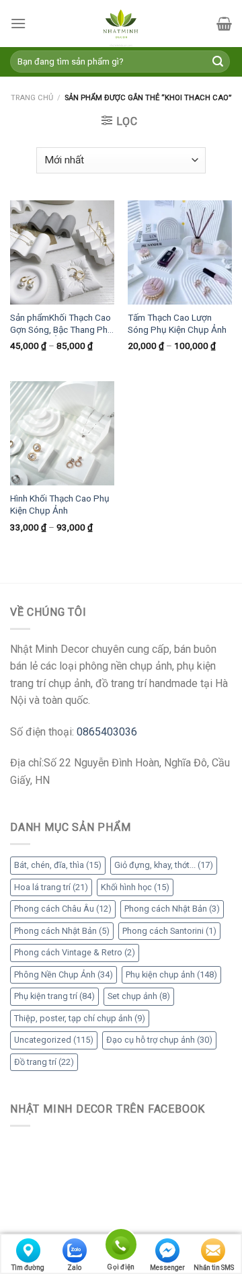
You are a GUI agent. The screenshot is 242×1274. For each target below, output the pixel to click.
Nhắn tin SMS (214, 1267)
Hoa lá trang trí (51, 887)
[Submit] (217, 61)
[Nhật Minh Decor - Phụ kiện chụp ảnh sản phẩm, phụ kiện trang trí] (121, 23)
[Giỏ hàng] (224, 23)
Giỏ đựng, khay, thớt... (163, 865)
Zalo (74, 1267)
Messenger (167, 1267)
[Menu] (18, 23)
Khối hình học (135, 887)
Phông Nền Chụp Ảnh (63, 974)
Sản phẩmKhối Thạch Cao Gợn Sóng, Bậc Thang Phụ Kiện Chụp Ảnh (61, 324)
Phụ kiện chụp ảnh (171, 974)
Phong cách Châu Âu (63, 909)
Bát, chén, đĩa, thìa (58, 865)
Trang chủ (32, 97)
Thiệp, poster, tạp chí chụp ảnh (79, 1018)
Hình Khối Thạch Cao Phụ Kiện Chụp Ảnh (60, 504)
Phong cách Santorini (169, 931)
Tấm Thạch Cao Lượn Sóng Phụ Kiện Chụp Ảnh (177, 323)
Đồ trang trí (44, 1062)
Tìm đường (27, 1267)
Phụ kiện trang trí (54, 996)
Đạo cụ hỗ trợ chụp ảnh (159, 1040)
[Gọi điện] (120, 1246)
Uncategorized (53, 1040)
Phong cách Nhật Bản (172, 909)
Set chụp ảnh (139, 996)
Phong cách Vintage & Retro (74, 952)
